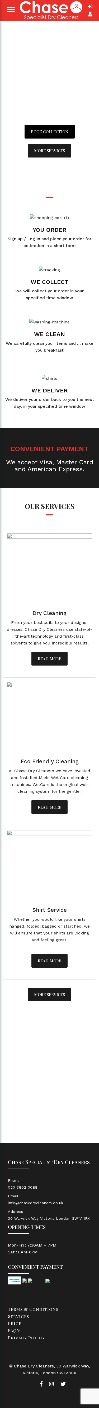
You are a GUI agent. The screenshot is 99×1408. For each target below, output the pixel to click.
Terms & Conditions (33, 1309)
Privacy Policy (26, 1337)
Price (14, 1323)
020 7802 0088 (23, 1187)
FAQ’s (14, 1330)
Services (18, 1316)
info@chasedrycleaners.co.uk (35, 1203)
